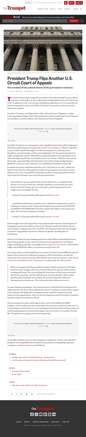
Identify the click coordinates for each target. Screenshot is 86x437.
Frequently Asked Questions (41, 422)
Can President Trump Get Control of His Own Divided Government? (39, 360)
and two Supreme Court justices (54, 244)
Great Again (26, 345)
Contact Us (27, 422)
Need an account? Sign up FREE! (46, 3)
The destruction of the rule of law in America (29, 385)
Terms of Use (65, 422)
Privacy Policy (55, 422)
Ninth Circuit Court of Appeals (48, 147)
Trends (75, 9)
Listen (60, 9)
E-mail (46, 394)
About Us (79, 3)
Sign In (60, 3)
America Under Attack (21, 371)
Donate (71, 3)
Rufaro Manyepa (16, 91)
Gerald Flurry (43, 9)
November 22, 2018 (51, 195)
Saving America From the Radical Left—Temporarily (42, 259)
